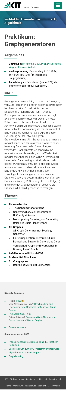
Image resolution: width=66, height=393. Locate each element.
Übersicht (41, 386)
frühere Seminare (17, 327)
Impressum (17, 386)
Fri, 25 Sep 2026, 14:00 (20, 314)
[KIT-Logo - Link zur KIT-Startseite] (12, 4)
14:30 (18, 300)
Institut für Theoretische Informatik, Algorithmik (32, 7)
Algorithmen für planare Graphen (25, 352)
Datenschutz (30, 386)
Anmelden (56, 386)
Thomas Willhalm (27, 67)
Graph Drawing (16, 356)
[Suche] (50, 5)
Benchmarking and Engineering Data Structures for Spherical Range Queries (32, 307)
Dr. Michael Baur (31, 63)
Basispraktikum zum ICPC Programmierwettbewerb (34, 348)
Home (8, 386)
